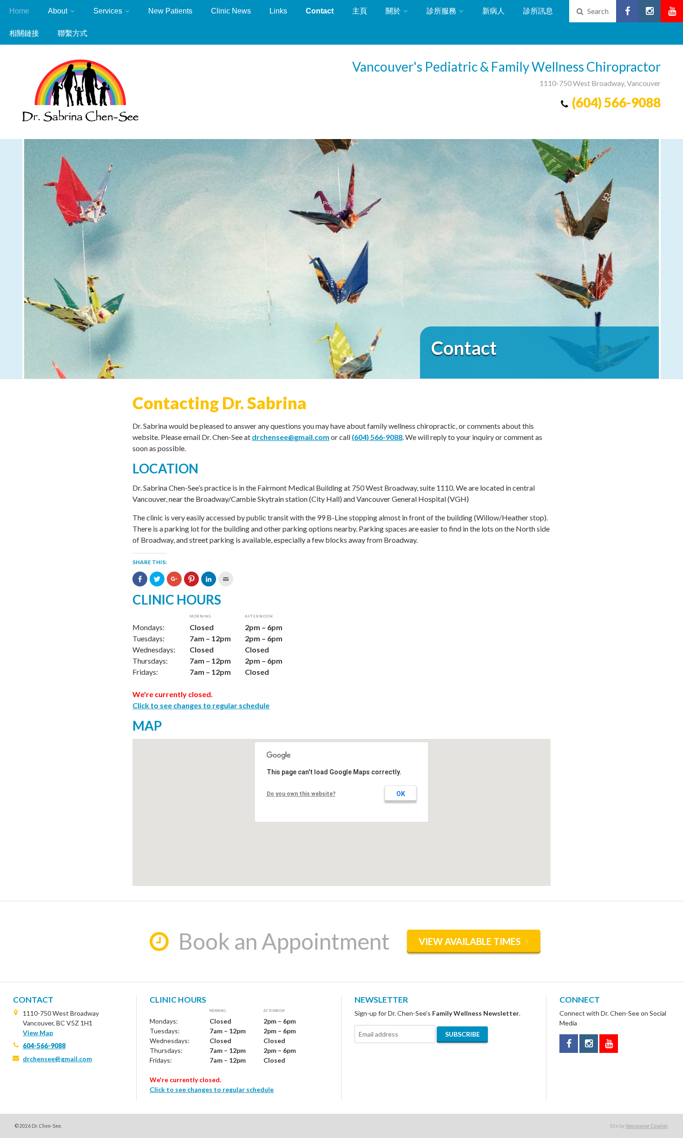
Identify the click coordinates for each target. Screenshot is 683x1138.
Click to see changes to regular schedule (200, 705)
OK (400, 794)
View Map (38, 1033)
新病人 (493, 11)
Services (107, 11)
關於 (393, 11)
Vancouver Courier (646, 1126)
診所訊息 (538, 11)
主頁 (359, 11)
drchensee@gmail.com (290, 437)
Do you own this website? (301, 794)
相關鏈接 (24, 33)
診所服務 (441, 11)
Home (19, 11)
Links (278, 11)
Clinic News (231, 11)
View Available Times (470, 941)
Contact (320, 11)
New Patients (170, 11)
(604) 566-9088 (616, 102)
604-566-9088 (44, 1046)
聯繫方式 (72, 33)
